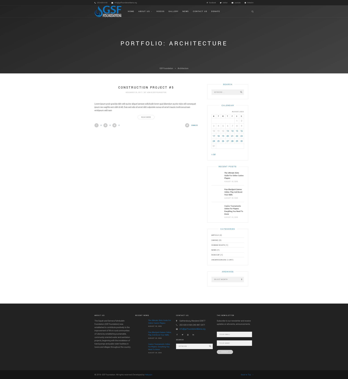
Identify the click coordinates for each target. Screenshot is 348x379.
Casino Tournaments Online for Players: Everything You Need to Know (233, 210)
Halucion (148, 375)
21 (232, 136)
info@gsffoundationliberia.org (192, 329)
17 (214, 136)
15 (237, 131)
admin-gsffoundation (157, 92)
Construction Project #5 (146, 87)
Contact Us (200, 11)
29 (237, 141)
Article (215, 235)
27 (228, 141)
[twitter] (182, 335)
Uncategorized (219, 260)
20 (228, 136)
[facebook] (177, 335)
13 (228, 131)
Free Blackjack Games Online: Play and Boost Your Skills (233, 192)
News (186, 11)
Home (131, 11)
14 (232, 131)
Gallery (173, 11)
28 (232, 141)
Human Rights (218, 245)
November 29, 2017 (134, 92)
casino (215, 240)
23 (241, 136)
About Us (144, 11)
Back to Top (246, 375)
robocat (216, 255)
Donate (215, 11)
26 (223, 141)
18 (218, 136)
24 (214, 141)
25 (218, 141)
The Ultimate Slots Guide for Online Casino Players (234, 175)
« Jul (213, 154)
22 (237, 136)
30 (241, 141)
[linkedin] (193, 335)
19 (223, 136)
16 (241, 131)
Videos (160, 11)
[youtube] (188, 335)
